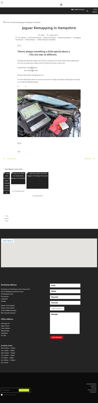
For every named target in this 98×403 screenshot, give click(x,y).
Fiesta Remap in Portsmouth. (18, 187)
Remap (28, 151)
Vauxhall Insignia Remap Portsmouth (7, 204)
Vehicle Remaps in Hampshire (46, 40)
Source (19, 147)
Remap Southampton (64, 38)
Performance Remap (34, 38)
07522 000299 (10, 305)
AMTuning (20, 70)
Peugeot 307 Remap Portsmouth (37, 192)
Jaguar (20, 86)
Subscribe (24, 390)
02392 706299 (10, 308)
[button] (61, 4)
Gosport (23, 151)
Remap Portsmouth (49, 38)
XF (31, 151)
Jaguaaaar (22, 54)
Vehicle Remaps (30, 40)
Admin (43, 35)
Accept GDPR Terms (9, 395)
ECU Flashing (22, 38)
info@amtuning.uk (10, 310)
